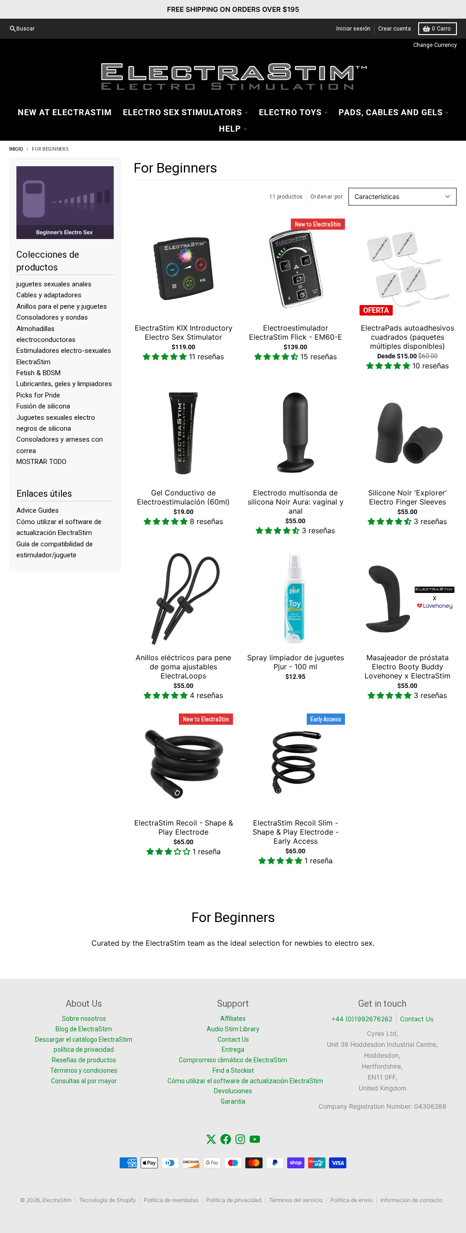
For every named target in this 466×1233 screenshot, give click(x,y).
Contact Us (416, 1019)
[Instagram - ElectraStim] (240, 1139)
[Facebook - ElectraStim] (225, 1139)
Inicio (16, 149)
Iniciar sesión (353, 28)
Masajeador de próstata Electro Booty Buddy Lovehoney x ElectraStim (408, 666)
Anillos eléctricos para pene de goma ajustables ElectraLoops (183, 666)
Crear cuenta (394, 28)
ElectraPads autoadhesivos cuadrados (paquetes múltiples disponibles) (407, 337)
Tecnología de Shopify (107, 1200)
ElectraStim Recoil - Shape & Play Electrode (183, 827)
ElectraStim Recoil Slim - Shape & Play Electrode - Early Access (296, 832)
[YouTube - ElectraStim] (254, 1139)
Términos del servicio (296, 1200)
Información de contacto (411, 1200)
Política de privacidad (233, 1200)
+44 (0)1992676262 (361, 1019)
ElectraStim (56, 1200)
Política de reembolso (171, 1200)
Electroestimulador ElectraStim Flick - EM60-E (295, 332)
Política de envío (351, 1200)
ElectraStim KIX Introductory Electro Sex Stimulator (184, 332)
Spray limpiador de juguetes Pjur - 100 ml (295, 662)
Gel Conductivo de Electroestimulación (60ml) (183, 497)
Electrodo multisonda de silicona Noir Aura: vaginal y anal (296, 501)
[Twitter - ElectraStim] (211, 1139)
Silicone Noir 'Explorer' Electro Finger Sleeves (407, 497)
